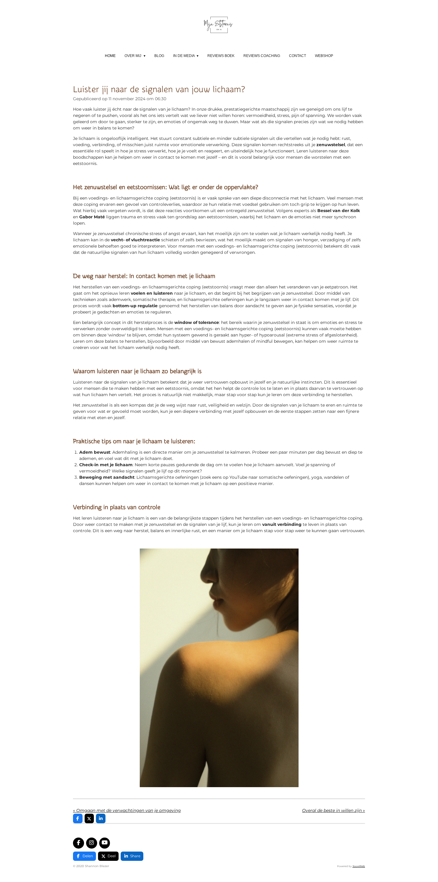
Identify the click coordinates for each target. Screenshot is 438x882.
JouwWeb (358, 866)
